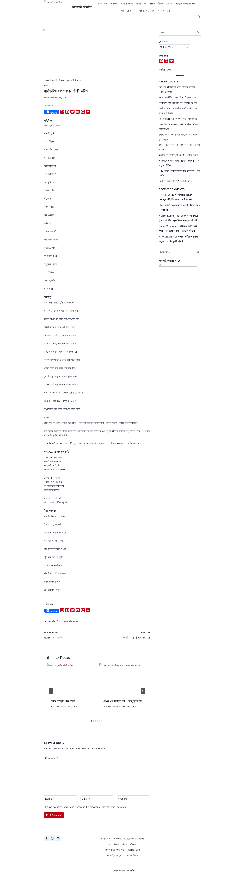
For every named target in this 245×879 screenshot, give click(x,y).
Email (86, 798)
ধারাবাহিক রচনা (133, 849)
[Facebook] (46, 838)
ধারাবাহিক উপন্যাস (146, 10)
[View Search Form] (199, 16)
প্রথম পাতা (102, 3)
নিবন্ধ (160, 3)
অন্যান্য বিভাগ (132, 855)
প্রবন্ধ (152, 3)
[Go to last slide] (51, 691)
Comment (51, 758)
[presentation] (70, 679)
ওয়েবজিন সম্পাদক (60, 707)
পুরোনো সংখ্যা (127, 3)
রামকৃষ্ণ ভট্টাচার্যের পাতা (185, 3)
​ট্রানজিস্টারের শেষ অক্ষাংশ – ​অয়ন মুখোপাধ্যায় (178, 118)
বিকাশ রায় (163, 194)
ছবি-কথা (169, 3)
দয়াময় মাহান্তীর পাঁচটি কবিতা (63, 701)
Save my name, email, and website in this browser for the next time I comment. (87, 807)
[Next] (143, 691)
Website (122, 798)
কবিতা (138, 3)
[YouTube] (58, 838)
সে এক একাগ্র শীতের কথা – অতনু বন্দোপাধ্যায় (122, 701)
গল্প (145, 3)
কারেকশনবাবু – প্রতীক (53, 635)
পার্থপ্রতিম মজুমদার (71, 621)
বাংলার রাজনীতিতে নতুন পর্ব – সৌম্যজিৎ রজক (177, 97)
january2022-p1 (53, 621)
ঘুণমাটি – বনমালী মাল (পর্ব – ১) (136, 635)
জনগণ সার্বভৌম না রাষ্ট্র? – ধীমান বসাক (175, 181)
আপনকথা (114, 3)
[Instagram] (52, 838)
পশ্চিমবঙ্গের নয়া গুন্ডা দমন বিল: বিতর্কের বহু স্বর (178, 103)
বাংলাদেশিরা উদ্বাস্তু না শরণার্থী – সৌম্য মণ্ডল (178, 155)
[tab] (91, 721)
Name (49, 798)
